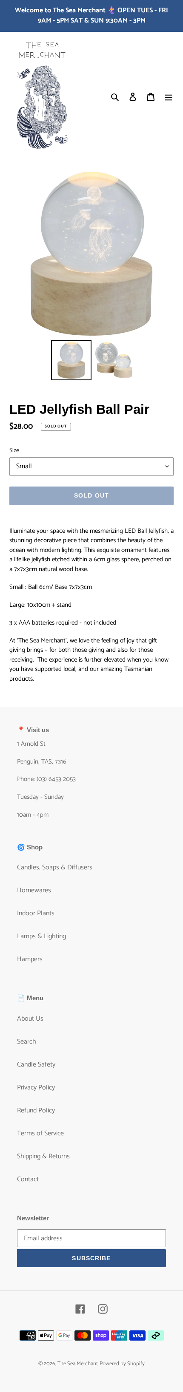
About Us (30, 1018)
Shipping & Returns (43, 1156)
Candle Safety (36, 1064)
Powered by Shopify (122, 1363)
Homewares (34, 890)
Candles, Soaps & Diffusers (54, 867)
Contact (28, 1179)
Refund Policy (36, 1110)
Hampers (30, 959)
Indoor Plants (35, 913)
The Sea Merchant (77, 1363)
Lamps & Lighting (41, 936)
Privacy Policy (36, 1087)
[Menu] (168, 97)
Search (26, 1041)
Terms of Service (40, 1133)
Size (14, 450)
